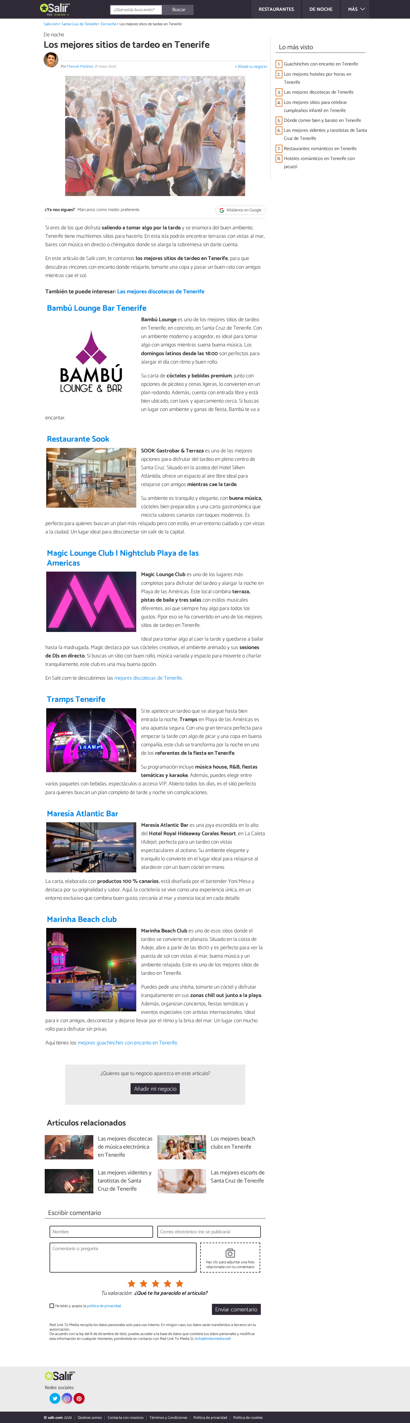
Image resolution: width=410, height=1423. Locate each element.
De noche (108, 24)
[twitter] (55, 1398)
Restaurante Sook (78, 439)
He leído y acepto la (88, 1306)
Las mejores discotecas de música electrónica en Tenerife (125, 1147)
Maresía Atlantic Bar (82, 814)
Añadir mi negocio (155, 1089)
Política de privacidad (210, 1417)
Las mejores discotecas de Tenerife (160, 291)
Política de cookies (248, 1417)
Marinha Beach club (82, 919)
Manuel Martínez (80, 66)
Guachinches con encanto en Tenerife (321, 64)
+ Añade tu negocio (251, 66)
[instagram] (67, 1398)
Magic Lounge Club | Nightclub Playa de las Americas (123, 558)
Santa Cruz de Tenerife (79, 24)
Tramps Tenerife (76, 699)
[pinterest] (79, 1398)
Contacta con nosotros (125, 1417)
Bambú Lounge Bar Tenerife (96, 308)
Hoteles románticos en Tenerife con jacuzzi (319, 163)
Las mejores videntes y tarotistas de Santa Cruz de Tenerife (325, 134)
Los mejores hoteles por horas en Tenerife (317, 78)
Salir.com (51, 24)
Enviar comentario (236, 1309)
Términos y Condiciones (168, 1417)
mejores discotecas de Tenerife (148, 678)
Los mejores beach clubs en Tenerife (233, 1143)
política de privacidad (104, 1306)
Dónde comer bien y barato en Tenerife (322, 120)
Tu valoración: (116, 1293)
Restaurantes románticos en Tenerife (320, 149)
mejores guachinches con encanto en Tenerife (127, 1042)
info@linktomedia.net (213, 1339)
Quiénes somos (90, 1417)
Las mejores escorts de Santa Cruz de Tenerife (238, 1177)
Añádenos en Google (243, 210)
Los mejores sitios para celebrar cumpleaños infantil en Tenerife (315, 106)
